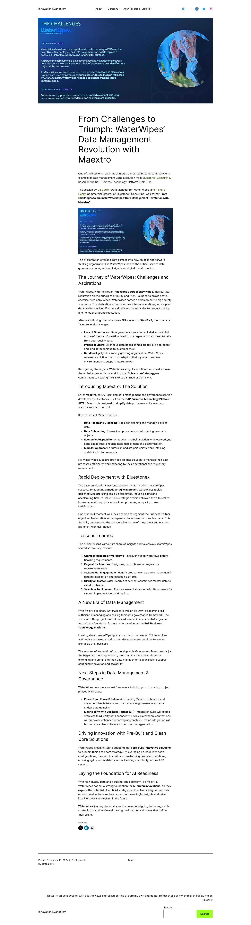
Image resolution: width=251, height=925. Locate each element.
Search (167, 907)
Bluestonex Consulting (156, 177)
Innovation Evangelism (52, 8)
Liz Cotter (103, 189)
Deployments (79, 860)
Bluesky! (207, 899)
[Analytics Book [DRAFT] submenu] (151, 9)
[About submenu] (103, 9)
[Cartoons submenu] (119, 9)
